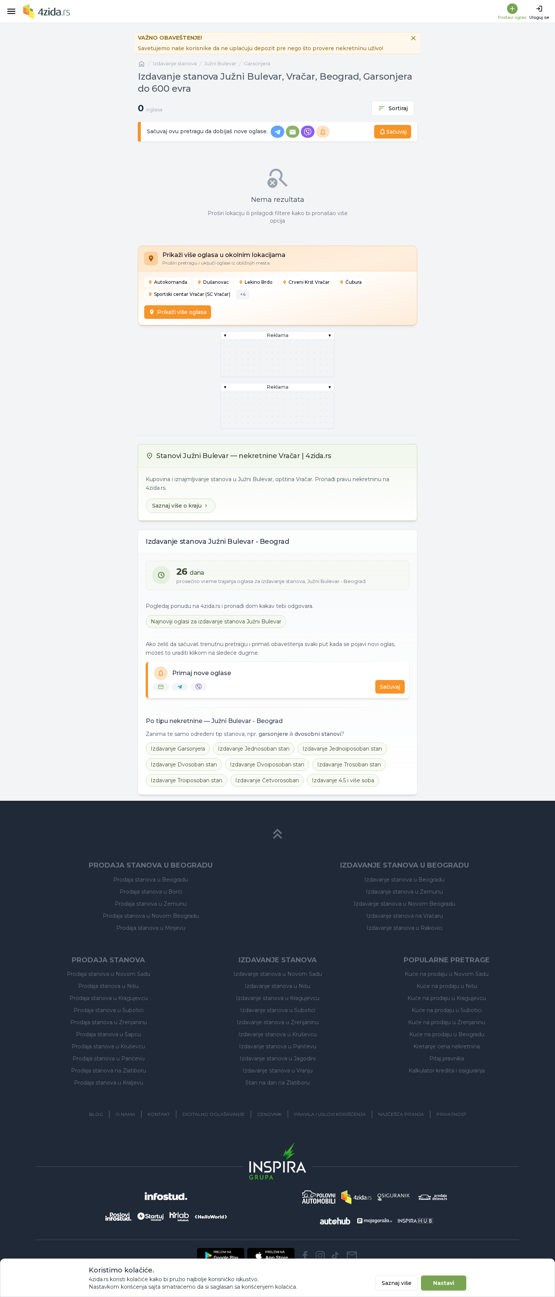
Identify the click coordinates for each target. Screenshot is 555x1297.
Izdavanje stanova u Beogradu (404, 879)
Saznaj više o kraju (177, 505)
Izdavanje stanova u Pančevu (277, 1046)
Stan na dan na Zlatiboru (277, 1082)
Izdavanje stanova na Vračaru (404, 915)
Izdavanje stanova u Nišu (277, 986)
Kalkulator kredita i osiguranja (447, 1070)
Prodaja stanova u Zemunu (151, 903)
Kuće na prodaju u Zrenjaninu (446, 1022)
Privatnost (451, 1114)
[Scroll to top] (277, 834)
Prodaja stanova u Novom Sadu (108, 974)
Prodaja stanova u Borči (151, 891)
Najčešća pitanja (401, 1114)
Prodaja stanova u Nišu (108, 986)
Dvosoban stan (184, 764)
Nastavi (443, 1283)
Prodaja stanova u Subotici (108, 1010)
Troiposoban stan (186, 780)
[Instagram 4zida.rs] (320, 1255)
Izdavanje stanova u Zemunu (404, 891)
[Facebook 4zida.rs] (305, 1255)
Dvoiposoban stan (267, 764)
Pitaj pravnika (446, 1058)
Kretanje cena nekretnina (446, 1046)
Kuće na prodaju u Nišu (446, 986)
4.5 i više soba (343, 780)
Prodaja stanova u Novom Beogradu (151, 915)
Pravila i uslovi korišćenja (330, 1114)
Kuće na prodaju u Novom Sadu (447, 974)
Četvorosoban (267, 780)
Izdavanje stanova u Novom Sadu (277, 974)
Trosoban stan (349, 764)
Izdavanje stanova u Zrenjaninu (278, 1022)
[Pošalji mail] (352, 1255)
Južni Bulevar (220, 63)
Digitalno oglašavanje (213, 1114)
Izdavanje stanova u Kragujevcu (277, 998)
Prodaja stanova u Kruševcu (108, 1046)
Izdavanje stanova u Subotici (277, 1010)
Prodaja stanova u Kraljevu (108, 1082)
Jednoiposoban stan (342, 748)
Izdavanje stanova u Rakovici (404, 928)
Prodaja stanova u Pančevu (108, 1058)
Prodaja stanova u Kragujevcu (108, 998)
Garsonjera (257, 63)
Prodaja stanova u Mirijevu (150, 928)
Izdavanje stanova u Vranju (277, 1070)
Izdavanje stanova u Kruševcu (277, 1034)
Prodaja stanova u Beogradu (150, 879)
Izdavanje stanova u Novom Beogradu (404, 903)
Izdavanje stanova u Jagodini (278, 1058)
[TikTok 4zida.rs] (335, 1255)
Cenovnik (269, 1114)
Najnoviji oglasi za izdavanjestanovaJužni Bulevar (216, 621)
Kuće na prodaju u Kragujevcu (446, 998)
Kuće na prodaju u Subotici (447, 1010)
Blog (96, 1114)
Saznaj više (397, 1283)
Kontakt (159, 1114)
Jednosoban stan (254, 748)
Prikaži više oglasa (182, 312)
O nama (125, 1114)
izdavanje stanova (175, 63)
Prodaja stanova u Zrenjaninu (108, 1022)
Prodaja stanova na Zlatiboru (108, 1070)
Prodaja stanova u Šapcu (108, 1034)
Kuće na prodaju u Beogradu (446, 1034)
